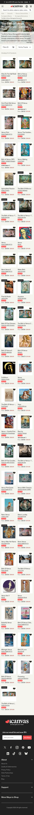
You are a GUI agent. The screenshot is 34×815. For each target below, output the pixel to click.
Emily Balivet (21, 134)
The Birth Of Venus (24, 569)
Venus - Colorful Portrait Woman (8, 431)
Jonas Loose (4, 516)
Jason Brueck (21, 271)
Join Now (27, 737)
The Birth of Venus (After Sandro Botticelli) (8, 703)
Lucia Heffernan (22, 406)
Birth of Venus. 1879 (7, 159)
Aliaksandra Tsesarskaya (8, 433)
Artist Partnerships (7, 773)
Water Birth (21, 269)
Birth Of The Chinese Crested (8, 323)
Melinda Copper (5, 75)
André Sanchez (22, 298)
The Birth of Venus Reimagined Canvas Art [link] (11, 18)
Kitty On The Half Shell (8, 74)
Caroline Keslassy (22, 190)
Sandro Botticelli (22, 75)
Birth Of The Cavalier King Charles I (8, 461)
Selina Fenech (5, 190)
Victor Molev (21, 379)
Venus (3, 242)
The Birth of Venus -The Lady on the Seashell (8, 215)
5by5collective (5, 217)
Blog (2, 779)
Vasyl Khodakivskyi (6, 352)
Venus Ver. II (5, 596)
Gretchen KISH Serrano (7, 325)
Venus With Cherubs (25, 488)
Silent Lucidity (22, 515)
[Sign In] (27, 6)
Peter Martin (4, 570)
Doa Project (4, 406)
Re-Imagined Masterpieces (21, 16)
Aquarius (21, 296)
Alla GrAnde (21, 651)
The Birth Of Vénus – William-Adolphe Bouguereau (8, 404)
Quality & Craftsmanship (9, 767)
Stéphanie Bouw (22, 597)
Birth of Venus (22, 74)
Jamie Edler (4, 298)
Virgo (19, 404)
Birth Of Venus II (6, 350)
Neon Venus (22, 542)
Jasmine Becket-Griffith (24, 489)
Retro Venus (5, 515)
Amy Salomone (22, 516)
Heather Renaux (22, 433)
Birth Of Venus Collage (25, 622)
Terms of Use (5, 776)
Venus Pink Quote (7, 488)
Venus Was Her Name (8, 542)
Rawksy (20, 105)
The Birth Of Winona (24, 189)
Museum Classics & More (22, 13)
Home (2, 13)
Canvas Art (10, 13)
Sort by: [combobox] (23, 47)
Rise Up (20, 431)
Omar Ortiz (21, 570)
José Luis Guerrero (23, 678)
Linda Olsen (21, 161)
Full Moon (4, 377)
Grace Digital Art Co (6, 105)
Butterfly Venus (6, 622)
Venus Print (5, 132)
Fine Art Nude (6, 296)
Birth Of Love (22, 649)
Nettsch (20, 352)
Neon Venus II (6, 269)
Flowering (21, 676)
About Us (4, 763)
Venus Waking (22, 159)
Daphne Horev (5, 379)
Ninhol (19, 244)
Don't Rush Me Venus (8, 103)
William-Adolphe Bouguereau (8, 161)
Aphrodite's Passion (8, 189)
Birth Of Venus (22, 103)
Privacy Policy (5, 770)
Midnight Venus (6, 649)
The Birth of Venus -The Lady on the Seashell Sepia (25, 461)
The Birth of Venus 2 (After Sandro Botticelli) (25, 323)
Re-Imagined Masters (6, 16)
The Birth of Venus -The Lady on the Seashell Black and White (25, 215)
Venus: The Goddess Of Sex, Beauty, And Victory (25, 132)
